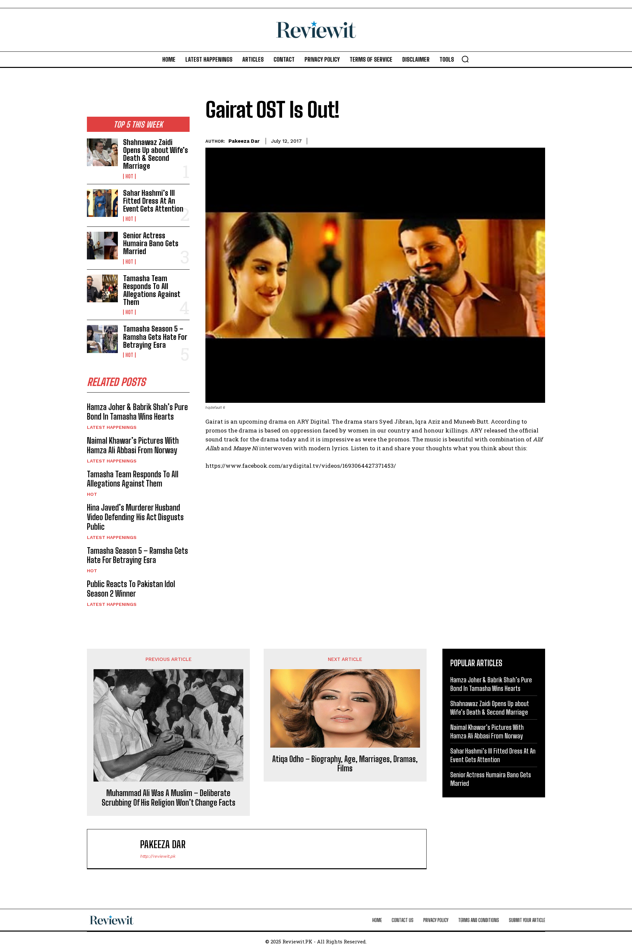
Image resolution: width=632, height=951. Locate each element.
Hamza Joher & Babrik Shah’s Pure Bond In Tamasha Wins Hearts (137, 411)
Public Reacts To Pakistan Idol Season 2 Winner (131, 588)
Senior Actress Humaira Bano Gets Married (150, 243)
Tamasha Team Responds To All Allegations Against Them (151, 290)
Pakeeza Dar (244, 141)
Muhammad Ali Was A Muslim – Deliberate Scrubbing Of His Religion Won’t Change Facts (168, 797)
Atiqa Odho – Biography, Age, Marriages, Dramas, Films (345, 764)
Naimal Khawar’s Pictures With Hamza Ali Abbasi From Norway (133, 445)
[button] (465, 59)
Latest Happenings (112, 427)
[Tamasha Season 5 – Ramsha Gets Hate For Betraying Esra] (102, 339)
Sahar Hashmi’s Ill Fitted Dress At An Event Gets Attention (153, 201)
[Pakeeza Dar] (117, 849)
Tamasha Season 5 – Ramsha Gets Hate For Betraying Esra (155, 336)
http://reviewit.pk (157, 856)
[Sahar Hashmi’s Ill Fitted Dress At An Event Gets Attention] (102, 203)
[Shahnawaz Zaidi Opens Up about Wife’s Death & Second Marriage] (102, 152)
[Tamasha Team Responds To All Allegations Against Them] (102, 288)
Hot (129, 176)
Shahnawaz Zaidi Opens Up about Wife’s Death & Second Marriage (155, 154)
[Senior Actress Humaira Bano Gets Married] (102, 245)
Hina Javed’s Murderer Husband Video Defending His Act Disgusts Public (135, 517)
